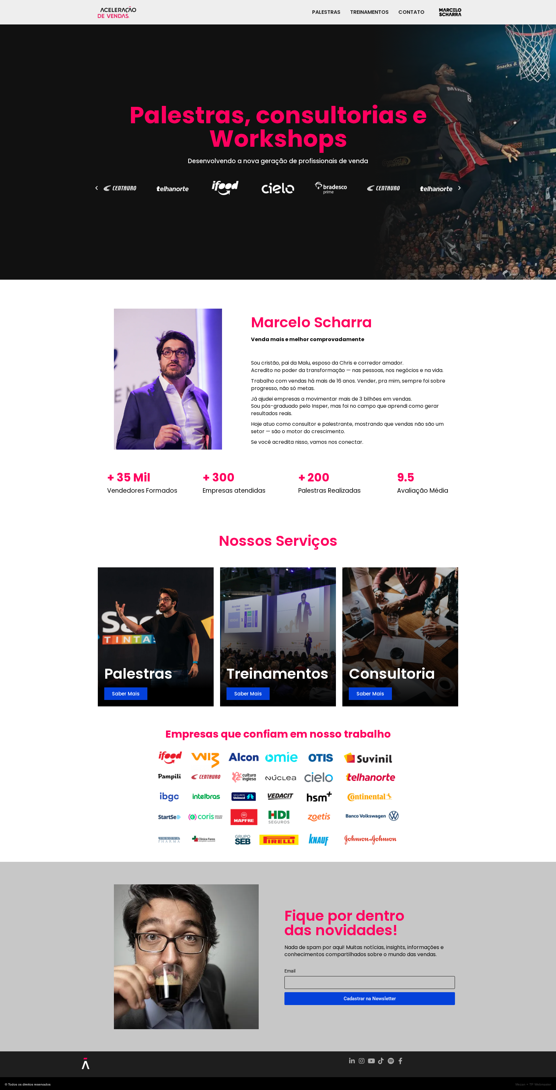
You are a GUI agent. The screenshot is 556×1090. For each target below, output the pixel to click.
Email (289, 971)
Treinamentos (369, 12)
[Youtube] (371, 1061)
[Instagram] (361, 1061)
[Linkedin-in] (352, 1061)
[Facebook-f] (400, 1061)
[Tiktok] (381, 1061)
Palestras (326, 12)
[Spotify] (390, 1061)
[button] (96, 188)
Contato (411, 12)
